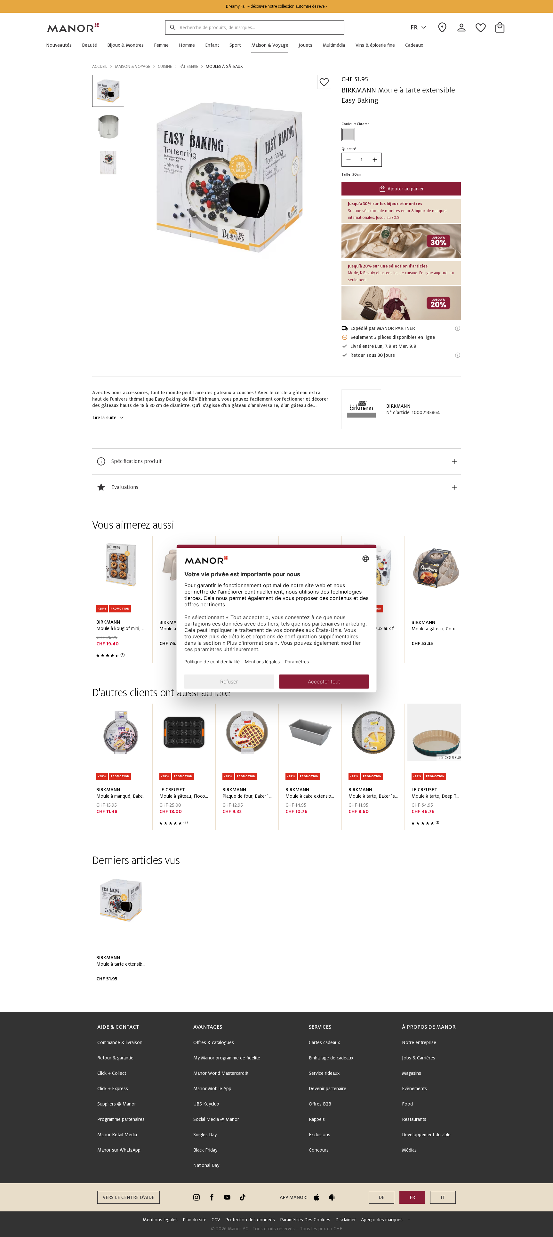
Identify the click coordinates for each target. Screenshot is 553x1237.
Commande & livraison (119, 1042)
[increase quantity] (374, 159)
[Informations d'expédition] (457, 328)
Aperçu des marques (382, 1219)
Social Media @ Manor (216, 1119)
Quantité (348, 149)
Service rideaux (324, 1073)
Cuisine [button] (165, 66)
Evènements (414, 1088)
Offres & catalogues (213, 1042)
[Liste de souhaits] (324, 82)
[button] (61, 45)
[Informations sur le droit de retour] (457, 355)
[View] (401, 241)
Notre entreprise (419, 1042)
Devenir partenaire (327, 1088)
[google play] (331, 1197)
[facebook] (211, 1197)
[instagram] (196, 1197)
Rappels (317, 1119)
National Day (206, 1165)
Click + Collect (111, 1073)
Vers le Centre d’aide (128, 1197)
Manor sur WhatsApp (118, 1150)
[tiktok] (242, 1197)
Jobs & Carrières (418, 1057)
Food (407, 1103)
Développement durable (426, 1134)
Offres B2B (320, 1103)
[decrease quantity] (348, 159)
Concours (319, 1150)
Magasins (411, 1073)
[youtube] (227, 1197)
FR (414, 27)
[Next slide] (438, 602)
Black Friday (205, 1150)
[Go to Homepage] (73, 27)
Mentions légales (160, 1219)
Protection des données (250, 1219)
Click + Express (112, 1088)
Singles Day (205, 1134)
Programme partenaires (121, 1119)
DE (381, 1197)
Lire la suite (104, 417)
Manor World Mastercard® (220, 1073)
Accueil (99, 66)
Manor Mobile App (212, 1088)
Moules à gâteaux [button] (224, 66)
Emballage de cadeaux (331, 1057)
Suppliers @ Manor (116, 1103)
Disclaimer (345, 1219)
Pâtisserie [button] (189, 66)
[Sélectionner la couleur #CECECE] (348, 134)
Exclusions (319, 1134)
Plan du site (194, 1219)
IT (443, 1197)
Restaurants (414, 1119)
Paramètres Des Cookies (305, 1219)
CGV (216, 1219)
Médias (409, 1150)
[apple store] (316, 1197)
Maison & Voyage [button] (132, 66)
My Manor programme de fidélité (226, 1057)
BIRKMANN (398, 406)
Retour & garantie (115, 1057)
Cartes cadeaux (324, 1042)
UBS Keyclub (206, 1103)
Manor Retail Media (117, 1134)
